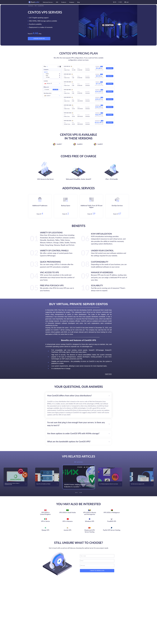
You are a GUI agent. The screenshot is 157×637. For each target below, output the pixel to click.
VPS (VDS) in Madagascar (112, 512)
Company (71, 2)
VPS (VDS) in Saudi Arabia (67, 512)
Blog (78, 2)
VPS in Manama (67, 521)
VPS (57, 2)
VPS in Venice (45, 521)
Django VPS (45, 530)
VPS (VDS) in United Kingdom (45, 513)
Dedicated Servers (48, 2)
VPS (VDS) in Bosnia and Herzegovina (89, 513)
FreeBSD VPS (111, 521)
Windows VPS (89, 521)
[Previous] (76, 492)
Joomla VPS (67, 530)
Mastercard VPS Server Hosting (89, 531)
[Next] (80, 492)
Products (63, 2)
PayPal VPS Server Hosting (111, 530)
